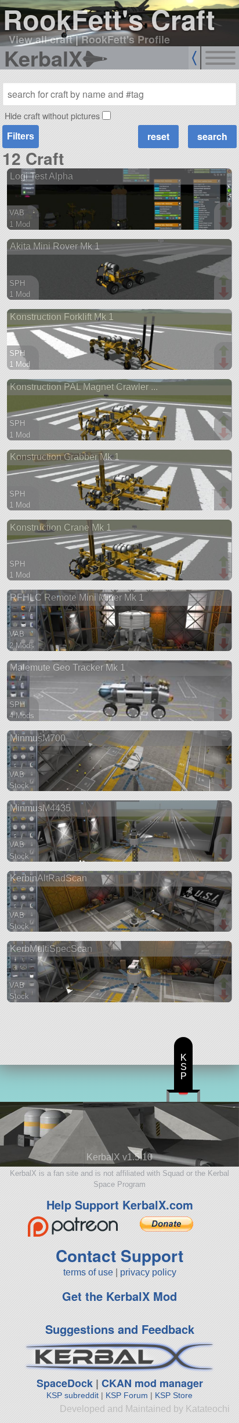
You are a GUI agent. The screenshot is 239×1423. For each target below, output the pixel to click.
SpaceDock (65, 1383)
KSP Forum (127, 1395)
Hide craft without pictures (52, 115)
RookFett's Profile (125, 39)
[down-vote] (225, 223)
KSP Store (174, 1395)
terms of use (88, 1272)
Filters (20, 136)
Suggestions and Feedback (119, 1329)
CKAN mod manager (152, 1383)
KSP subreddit (72, 1395)
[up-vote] (225, 211)
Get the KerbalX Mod (119, 1296)
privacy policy (148, 1272)
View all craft (41, 39)
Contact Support (119, 1255)
